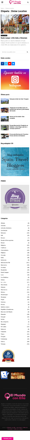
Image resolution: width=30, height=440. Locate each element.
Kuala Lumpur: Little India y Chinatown (14, 38)
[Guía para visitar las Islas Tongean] (5, 101)
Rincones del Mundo (6, 312)
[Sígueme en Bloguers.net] (5, 378)
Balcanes (3, 233)
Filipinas (3, 252)
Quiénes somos (5, 307)
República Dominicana (7, 309)
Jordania (3, 267)
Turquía (3, 336)
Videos (3, 341)
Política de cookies (18, 429)
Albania (3, 223)
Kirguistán (4, 270)
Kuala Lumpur (4, 35)
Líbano (3, 280)
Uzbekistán (4, 339)
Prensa (3, 304)
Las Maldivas (4, 277)
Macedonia (4, 284)
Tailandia (3, 331)
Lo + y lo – (4, 282)
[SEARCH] (27, 52)
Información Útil (5, 262)
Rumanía (3, 314)
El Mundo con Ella (11, 427)
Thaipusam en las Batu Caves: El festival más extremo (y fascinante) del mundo (19, 109)
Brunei (2, 243)
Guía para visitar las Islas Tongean (19, 99)
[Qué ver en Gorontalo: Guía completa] (5, 118)
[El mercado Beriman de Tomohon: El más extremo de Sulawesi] (5, 136)
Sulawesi (3, 329)
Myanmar (3, 297)
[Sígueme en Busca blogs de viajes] (18, 378)
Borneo (3, 238)
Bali (2, 235)
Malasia (3, 287)
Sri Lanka (3, 326)
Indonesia (3, 260)
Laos (2, 275)
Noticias (3, 302)
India (2, 257)
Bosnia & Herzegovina (7, 240)
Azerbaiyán (4, 230)
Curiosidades (4, 250)
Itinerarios (4, 265)
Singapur (3, 324)
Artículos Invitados (6, 228)
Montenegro (4, 294)
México (3, 292)
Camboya (3, 247)
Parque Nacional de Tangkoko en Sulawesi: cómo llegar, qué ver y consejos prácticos (19, 127)
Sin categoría (4, 321)
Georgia (3, 255)
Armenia (3, 225)
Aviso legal (19, 427)
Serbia (2, 319)
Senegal (3, 317)
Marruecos (4, 289)
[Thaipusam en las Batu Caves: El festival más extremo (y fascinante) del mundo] (5, 110)
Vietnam (3, 344)
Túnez (2, 334)
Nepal (2, 299)
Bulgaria (3, 245)
